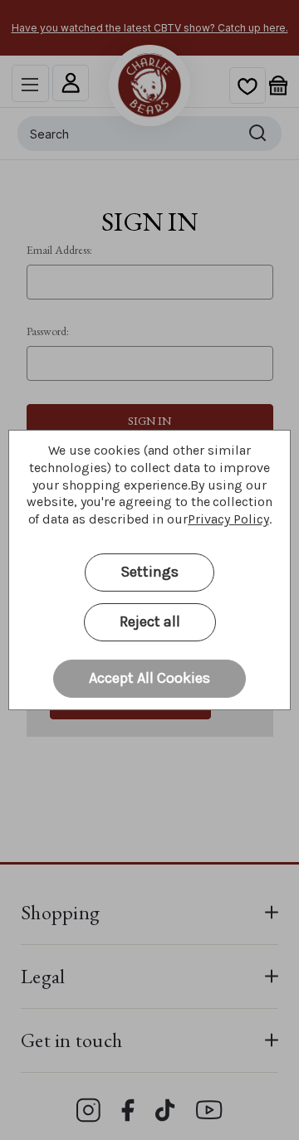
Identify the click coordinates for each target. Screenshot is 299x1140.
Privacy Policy (228, 519)
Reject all (150, 621)
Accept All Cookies (149, 678)
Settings (149, 572)
